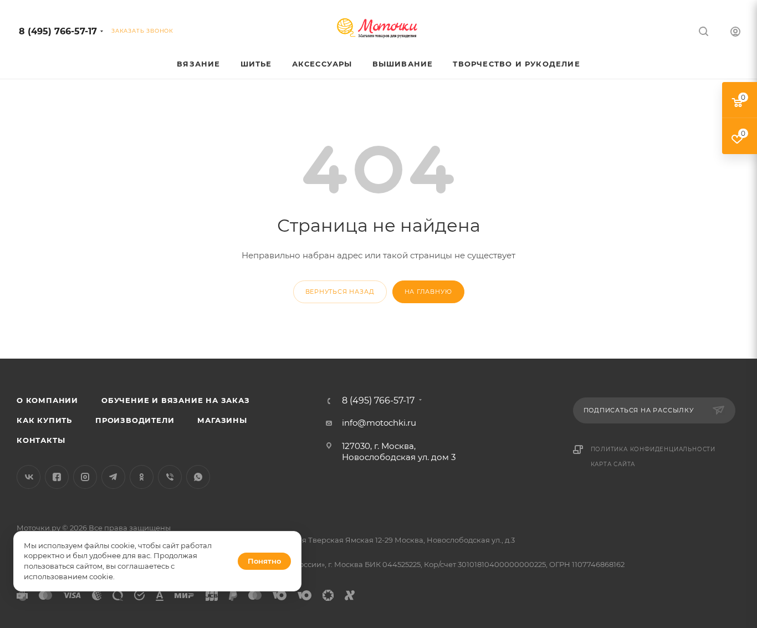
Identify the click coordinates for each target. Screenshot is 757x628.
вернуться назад (340, 291)
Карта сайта (613, 464)
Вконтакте (28, 477)
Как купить (44, 420)
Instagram (85, 477)
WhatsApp (198, 477)
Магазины (222, 420)
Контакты (41, 440)
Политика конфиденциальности (653, 449)
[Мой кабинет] (735, 33)
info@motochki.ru (379, 422)
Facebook (57, 477)
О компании (47, 400)
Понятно (264, 560)
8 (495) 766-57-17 (58, 31)
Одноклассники (142, 477)
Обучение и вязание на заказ (175, 400)
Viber (170, 477)
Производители (134, 420)
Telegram (113, 477)
